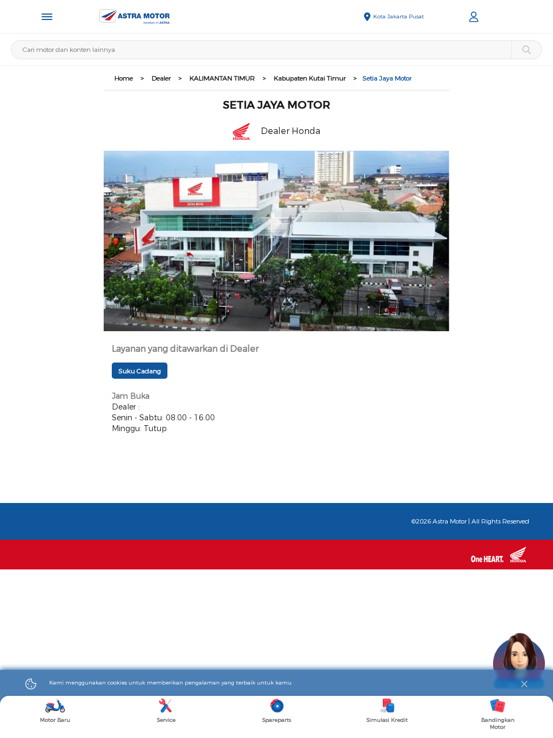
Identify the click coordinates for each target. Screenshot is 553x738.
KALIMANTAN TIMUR (222, 78)
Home (123, 78)
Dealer (161, 78)
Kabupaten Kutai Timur (310, 78)
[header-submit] (526, 49)
